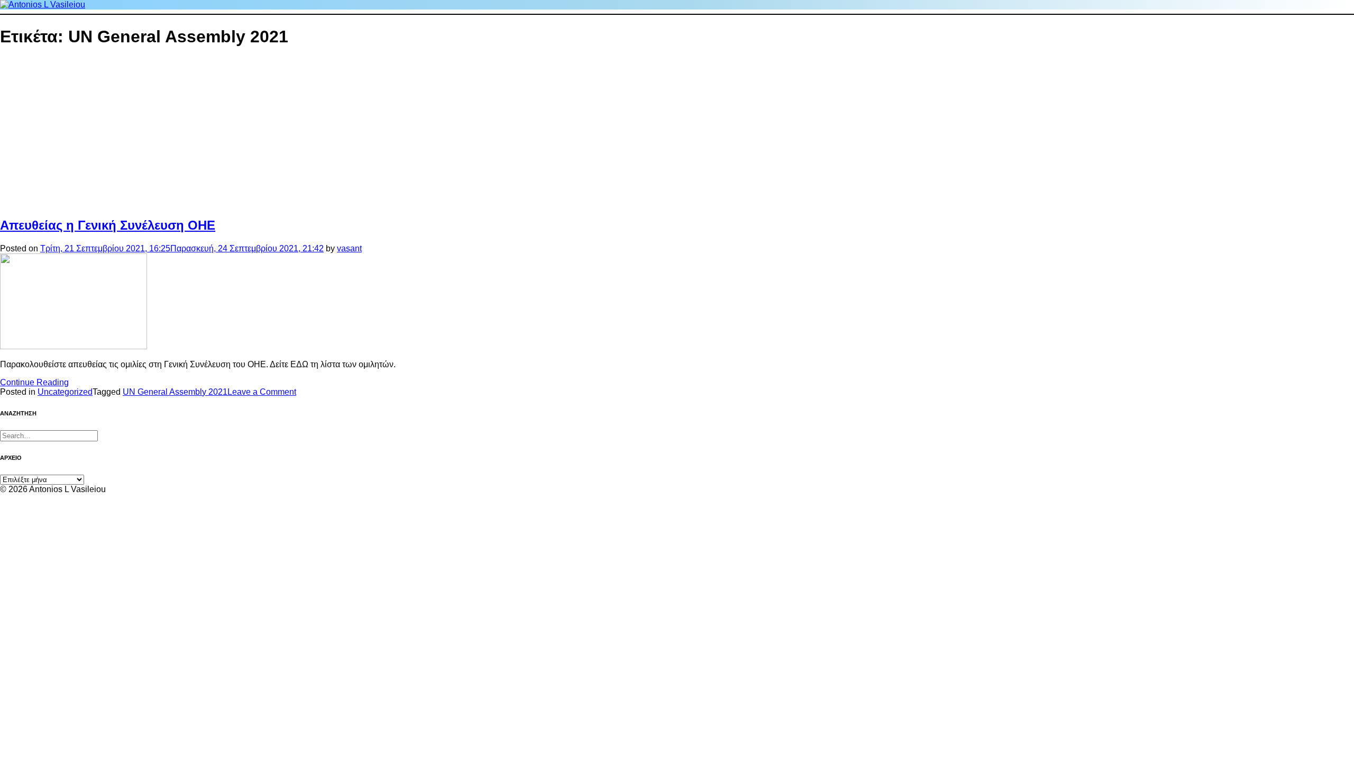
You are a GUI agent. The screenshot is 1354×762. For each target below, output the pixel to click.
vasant (349, 248)
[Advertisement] (423, 133)
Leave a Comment (261, 391)
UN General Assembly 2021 (175, 391)
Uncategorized (65, 391)
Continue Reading (34, 382)
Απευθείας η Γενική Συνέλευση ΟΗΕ (107, 225)
